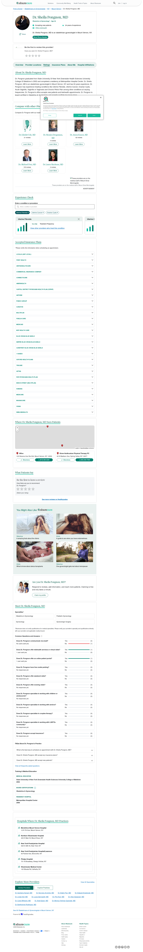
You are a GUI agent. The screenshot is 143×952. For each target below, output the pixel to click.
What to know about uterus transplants (30, 566)
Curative (19, 307)
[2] (29, 55)
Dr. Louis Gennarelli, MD (40, 897)
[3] (32, 55)
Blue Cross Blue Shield (25, 336)
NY (48, 9)
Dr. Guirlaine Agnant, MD (23, 893)
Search (114, 3)
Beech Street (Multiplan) (26, 383)
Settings (49, 115)
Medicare (20, 395)
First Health (21, 260)
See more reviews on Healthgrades (55, 499)
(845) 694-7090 (85, 460)
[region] (72, 107)
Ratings (46, 64)
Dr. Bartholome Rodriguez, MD (25, 904)
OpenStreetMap (84, 448)
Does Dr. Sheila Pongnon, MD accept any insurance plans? (37, 755)
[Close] (101, 97)
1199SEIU (19, 354)
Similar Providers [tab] (24, 888)
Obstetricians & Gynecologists (35, 9)
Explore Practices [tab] (44, 888)
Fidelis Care (21, 319)
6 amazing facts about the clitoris (28, 538)
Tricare (19, 365)
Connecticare (21, 278)
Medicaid (19, 324)
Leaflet (77, 448)
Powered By (17, 914)
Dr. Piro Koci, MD (58, 897)
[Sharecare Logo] (24, 3)
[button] (41, 636)
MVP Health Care (22, 330)
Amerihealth (21, 283)
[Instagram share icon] (119, 948)
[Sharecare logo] (34, 924)
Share (24, 34)
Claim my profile (40, 595)
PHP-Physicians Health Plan (27, 377)
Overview (19, 65)
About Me (71, 65)
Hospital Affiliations (86, 65)
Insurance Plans (58, 65)
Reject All (80, 115)
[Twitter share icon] (125, 948)
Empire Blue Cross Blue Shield (28, 342)
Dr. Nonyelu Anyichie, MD (45, 893)
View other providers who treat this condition (47, 228)
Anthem (19, 295)
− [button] (17, 430)
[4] (36, 55)
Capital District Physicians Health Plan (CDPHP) (34, 289)
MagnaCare (20, 400)
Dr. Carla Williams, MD (23, 901)
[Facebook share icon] (116, 948)
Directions (26, 460)
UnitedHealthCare (23, 266)
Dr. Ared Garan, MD (41, 901)
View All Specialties (87, 882)
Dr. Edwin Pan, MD (64, 893)
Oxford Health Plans (24, 359)
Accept (94, 115)
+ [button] (17, 428)
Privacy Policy (54, 108)
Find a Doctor (17, 9)
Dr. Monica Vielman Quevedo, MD (63, 901)
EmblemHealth (22, 412)
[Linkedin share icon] (122, 948)
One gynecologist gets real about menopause (72, 566)
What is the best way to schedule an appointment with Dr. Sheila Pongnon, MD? (44, 750)
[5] (39, 55)
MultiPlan (20, 313)
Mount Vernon (56, 9)
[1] (26, 55)
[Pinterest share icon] (128, 948)
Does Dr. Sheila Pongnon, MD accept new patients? (34, 760)
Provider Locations (33, 65)
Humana (19, 389)
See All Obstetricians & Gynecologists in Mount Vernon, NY (33, 910)
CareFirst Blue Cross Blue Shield (29, 348)
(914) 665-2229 (44, 460)
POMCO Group (21, 301)
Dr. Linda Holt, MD (21, 897)
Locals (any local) (23, 254)
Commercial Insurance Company (28, 272)
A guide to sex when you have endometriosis (71, 538)
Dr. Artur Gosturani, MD (76, 897)
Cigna (18, 406)
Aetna (18, 371)
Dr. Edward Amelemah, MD (84, 893)
